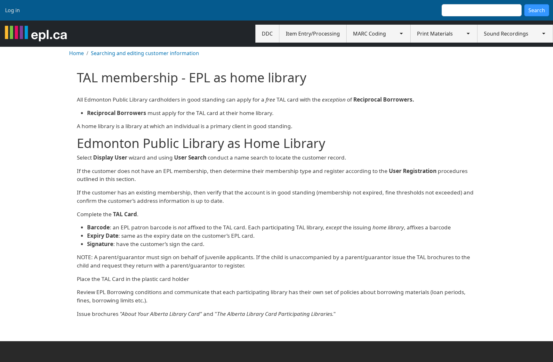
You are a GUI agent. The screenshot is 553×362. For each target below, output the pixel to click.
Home (76, 53)
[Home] (36, 33)
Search (536, 10)
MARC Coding (369, 33)
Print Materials (435, 33)
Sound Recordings (506, 33)
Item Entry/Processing (313, 33)
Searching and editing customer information (145, 53)
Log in (12, 10)
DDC (267, 33)
